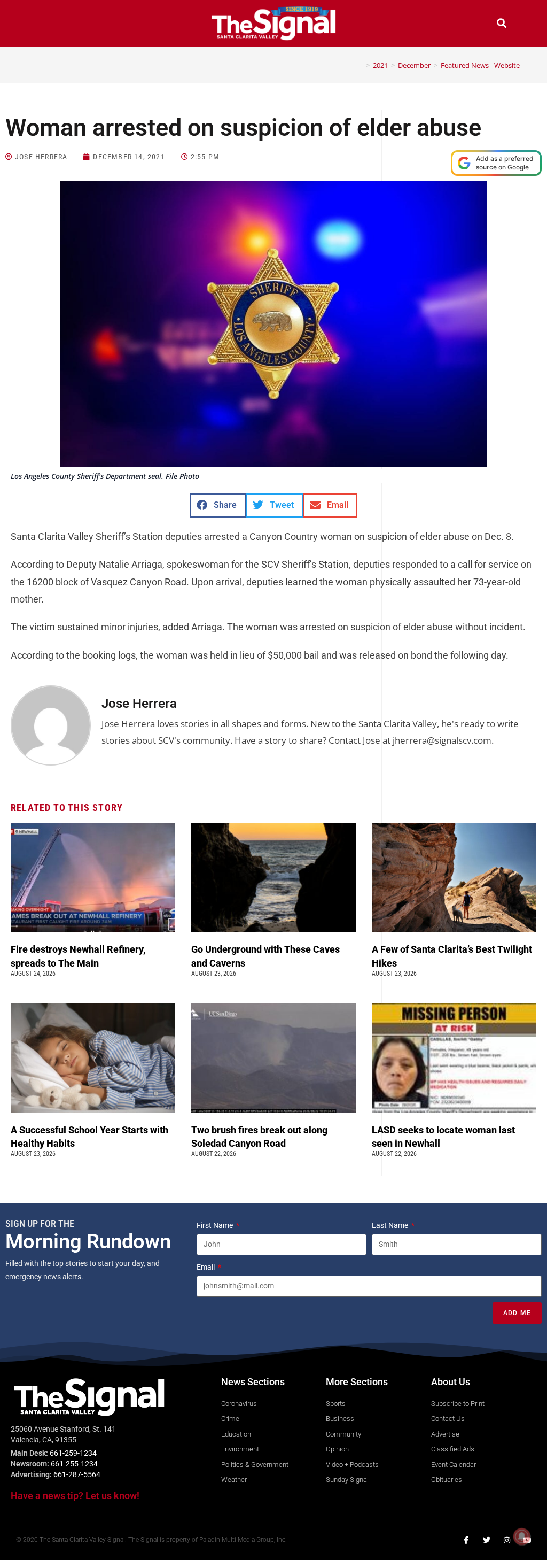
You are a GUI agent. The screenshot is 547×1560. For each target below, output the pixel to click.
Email (206, 1267)
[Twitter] (486, 1540)
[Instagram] (507, 1540)
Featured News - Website (480, 65)
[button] (45, 24)
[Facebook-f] (466, 1540)
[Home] (360, 65)
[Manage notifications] (521, 1536)
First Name (216, 1225)
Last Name (391, 1225)
